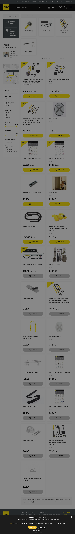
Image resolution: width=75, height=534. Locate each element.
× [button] (73, 516)
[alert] (37, 267)
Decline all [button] (42, 527)
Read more (45, 521)
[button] (37, 530)
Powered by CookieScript (37, 532)
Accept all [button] (32, 527)
